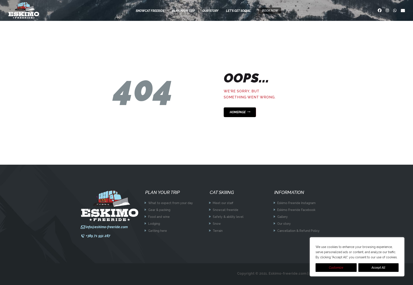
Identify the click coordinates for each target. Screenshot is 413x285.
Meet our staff (223, 203)
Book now (270, 10)
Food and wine (159, 216)
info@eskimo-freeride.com (107, 227)
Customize (336, 267)
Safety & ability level (228, 216)
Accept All (378, 267)
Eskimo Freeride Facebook (296, 210)
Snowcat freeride (225, 210)
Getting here (157, 230)
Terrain (218, 230)
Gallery (282, 216)
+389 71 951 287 (98, 236)
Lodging (154, 223)
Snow (217, 223)
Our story (284, 223)
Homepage (238, 112)
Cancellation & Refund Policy (298, 230)
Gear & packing (159, 210)
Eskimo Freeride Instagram (296, 203)
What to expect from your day (170, 203)
